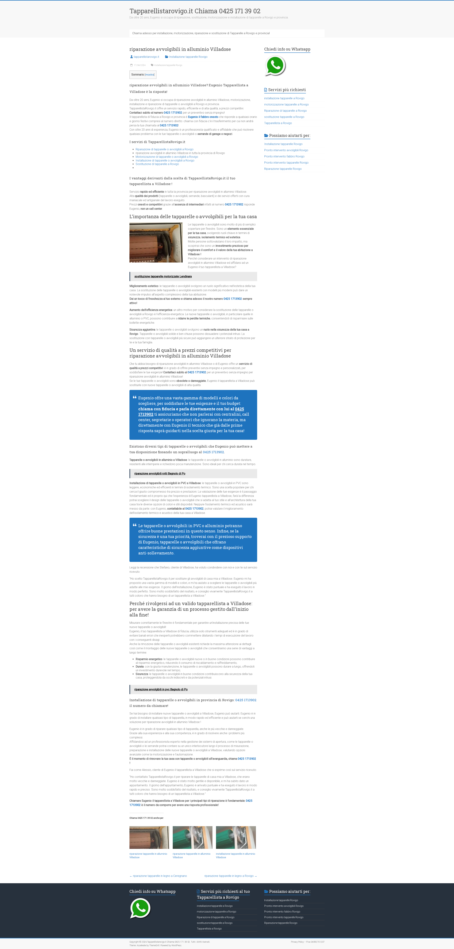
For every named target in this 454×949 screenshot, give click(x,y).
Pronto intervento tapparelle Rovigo (286, 162)
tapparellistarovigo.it (146, 56)
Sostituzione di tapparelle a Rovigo (157, 164)
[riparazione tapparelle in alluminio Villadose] (149, 837)
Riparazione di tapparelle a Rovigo (285, 110)
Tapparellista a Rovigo (278, 123)
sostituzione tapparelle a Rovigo (284, 117)
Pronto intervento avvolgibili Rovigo (286, 150)
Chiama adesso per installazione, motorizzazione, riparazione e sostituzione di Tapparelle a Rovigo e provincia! (201, 33)
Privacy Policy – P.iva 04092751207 (308, 942)
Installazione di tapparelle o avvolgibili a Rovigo (165, 160)
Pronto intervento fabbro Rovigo (284, 156)
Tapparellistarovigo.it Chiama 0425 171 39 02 (195, 11)
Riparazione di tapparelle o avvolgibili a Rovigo (164, 149)
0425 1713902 (173, 112)
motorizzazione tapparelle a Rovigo (286, 104)
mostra (149, 74)
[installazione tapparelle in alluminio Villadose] (236, 837)
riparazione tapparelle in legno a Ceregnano (158, 876)
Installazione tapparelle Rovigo (188, 56)
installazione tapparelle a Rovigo (284, 98)
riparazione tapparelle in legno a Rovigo (230, 876)
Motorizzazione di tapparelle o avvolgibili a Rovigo (167, 156)
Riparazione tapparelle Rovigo (283, 169)
